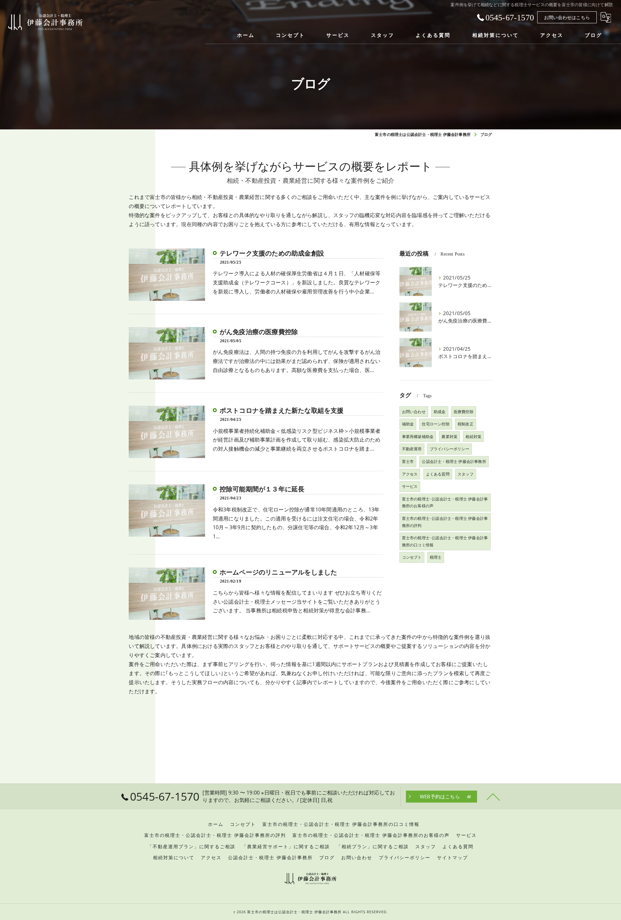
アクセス (410, 474)
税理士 (436, 557)
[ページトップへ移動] (493, 796)
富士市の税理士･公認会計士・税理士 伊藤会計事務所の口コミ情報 (445, 541)
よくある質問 (438, 474)
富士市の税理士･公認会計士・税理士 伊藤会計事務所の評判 (445, 522)
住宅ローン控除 (435, 424)
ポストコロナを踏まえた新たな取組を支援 (282, 410)
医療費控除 (464, 411)
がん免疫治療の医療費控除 (259, 331)
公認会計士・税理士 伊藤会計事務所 (454, 461)
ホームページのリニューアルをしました (278, 572)
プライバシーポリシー (449, 449)
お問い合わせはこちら (567, 17)
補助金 (408, 424)
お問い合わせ (414, 411)
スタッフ (466, 474)
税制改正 (466, 424)
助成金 (440, 411)
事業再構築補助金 (418, 436)
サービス (410, 486)
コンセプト (412, 557)
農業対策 (449, 436)
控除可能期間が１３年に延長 (262, 489)
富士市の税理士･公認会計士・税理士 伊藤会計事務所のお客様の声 (445, 502)
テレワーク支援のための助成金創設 (272, 253)
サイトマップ (452, 857)
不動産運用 (412, 449)
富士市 (408, 461)
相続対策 (473, 436)
